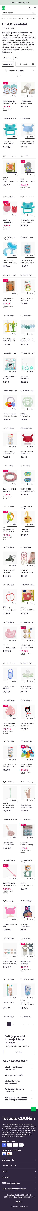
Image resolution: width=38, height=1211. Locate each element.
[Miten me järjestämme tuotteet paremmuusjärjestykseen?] (6, 70)
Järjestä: (12, 70)
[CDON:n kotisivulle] (3, 8)
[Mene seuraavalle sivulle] (34, 1024)
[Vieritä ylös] (33, 1109)
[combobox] (19, 13)
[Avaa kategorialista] (34, 8)
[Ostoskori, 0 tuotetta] (29, 8)
